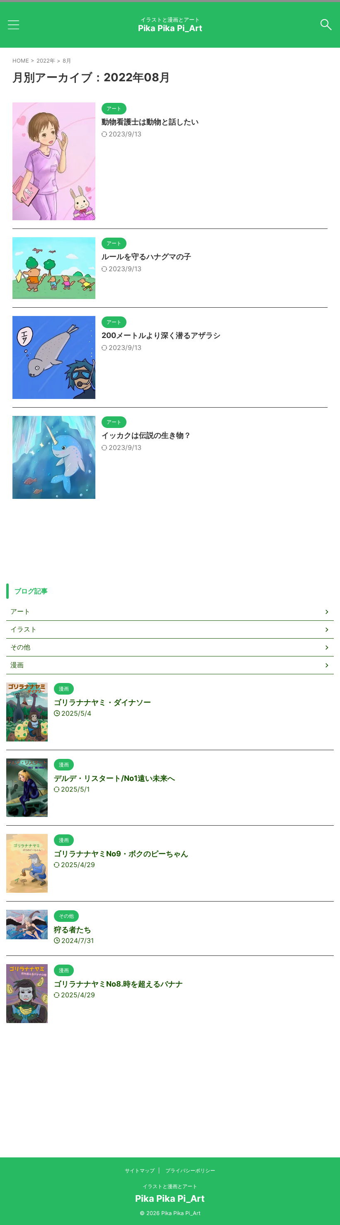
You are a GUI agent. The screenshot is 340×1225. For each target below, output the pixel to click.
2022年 (45, 60)
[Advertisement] (170, 1111)
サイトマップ (140, 1170)
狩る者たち (72, 929)
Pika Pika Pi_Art (170, 28)
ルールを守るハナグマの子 (146, 256)
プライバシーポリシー (190, 1170)
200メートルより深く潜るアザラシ (161, 335)
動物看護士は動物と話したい (150, 121)
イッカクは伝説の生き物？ (146, 435)
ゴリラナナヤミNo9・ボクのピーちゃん (121, 853)
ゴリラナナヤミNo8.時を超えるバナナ (118, 984)
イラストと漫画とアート (170, 1186)
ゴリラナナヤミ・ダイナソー (102, 702)
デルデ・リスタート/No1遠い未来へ (114, 778)
